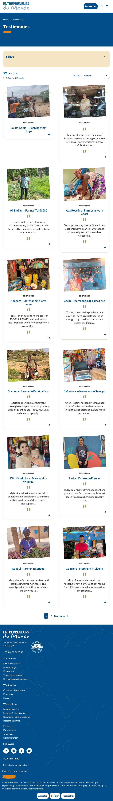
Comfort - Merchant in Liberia (84, 568)
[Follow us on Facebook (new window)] (21, 751)
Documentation (10, 737)
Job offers (8, 734)
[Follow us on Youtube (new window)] (29, 751)
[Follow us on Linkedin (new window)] (6, 751)
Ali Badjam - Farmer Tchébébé (28, 210)
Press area (8, 726)
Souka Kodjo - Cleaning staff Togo (29, 129)
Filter (10, 57)
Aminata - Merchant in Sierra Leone (28, 302)
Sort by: (76, 75)
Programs (8, 694)
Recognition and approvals (15, 679)
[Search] (101, 6)
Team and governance (13, 675)
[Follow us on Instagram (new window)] (14, 751)
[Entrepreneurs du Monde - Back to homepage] (16, 6)
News (6, 697)
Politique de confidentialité (30, 788)
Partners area (9, 730)
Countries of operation (14, 690)
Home (5, 19)
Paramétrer (68, 796)
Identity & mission (11, 663)
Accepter (42, 796)
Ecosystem (8, 671)
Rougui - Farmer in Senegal (28, 568)
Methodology (9, 667)
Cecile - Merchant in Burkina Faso (84, 300)
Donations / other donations (16, 716)
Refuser (55, 796)
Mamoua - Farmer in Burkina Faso (28, 391)
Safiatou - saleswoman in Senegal (84, 391)
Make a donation (11, 709)
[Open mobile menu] (107, 6)
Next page (59, 616)
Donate (88, 6)
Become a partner (11, 720)
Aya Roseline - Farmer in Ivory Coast (84, 212)
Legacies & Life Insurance (15, 713)
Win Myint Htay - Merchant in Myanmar (28, 480)
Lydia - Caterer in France (84, 478)
